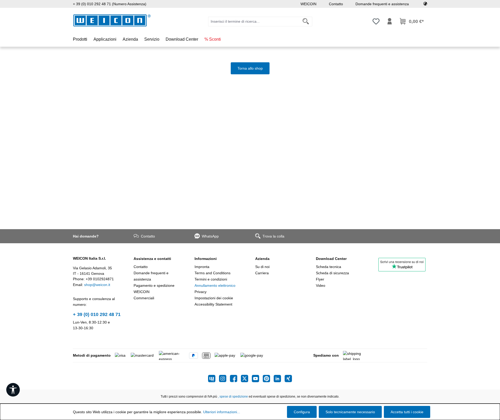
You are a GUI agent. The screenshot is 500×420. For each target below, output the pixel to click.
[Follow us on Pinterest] (268, 378)
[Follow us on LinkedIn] (279, 378)
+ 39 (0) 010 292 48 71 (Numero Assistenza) (109, 4)
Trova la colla (273, 236)
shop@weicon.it (97, 285)
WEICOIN (308, 4)
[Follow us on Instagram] (224, 378)
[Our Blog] (213, 378)
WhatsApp (210, 236)
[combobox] (254, 21)
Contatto (336, 4)
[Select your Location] (425, 4)
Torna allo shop (250, 68)
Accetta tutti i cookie (407, 412)
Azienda (262, 259)
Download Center (331, 259)
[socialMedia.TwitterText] (246, 378)
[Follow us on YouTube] (257, 378)
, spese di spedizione (233, 396)
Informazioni (206, 259)
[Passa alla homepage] (112, 20)
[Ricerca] (305, 21)
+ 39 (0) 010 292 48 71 (97, 314)
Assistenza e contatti (152, 259)
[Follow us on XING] (288, 378)
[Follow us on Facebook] (235, 378)
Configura (302, 412)
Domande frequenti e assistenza (382, 4)
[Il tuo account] (389, 21)
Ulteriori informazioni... (221, 412)
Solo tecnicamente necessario (350, 412)
